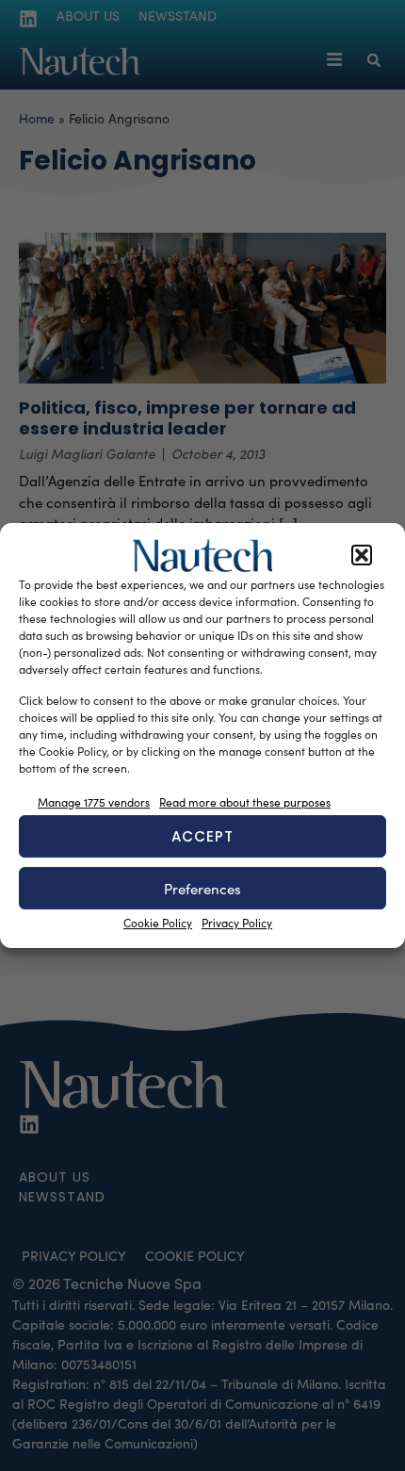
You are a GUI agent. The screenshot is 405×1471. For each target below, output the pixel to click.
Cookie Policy (157, 922)
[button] (361, 556)
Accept (202, 836)
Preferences (202, 888)
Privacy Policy (237, 922)
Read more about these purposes (245, 801)
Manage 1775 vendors (94, 801)
